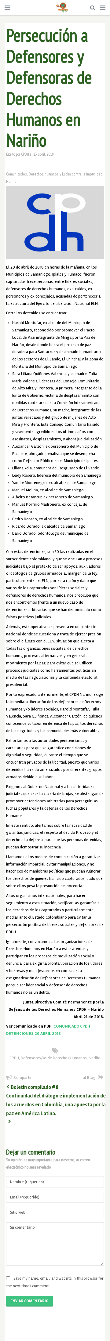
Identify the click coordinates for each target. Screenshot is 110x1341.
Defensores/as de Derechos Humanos (54, 1058)
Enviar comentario (29, 1301)
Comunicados (16, 174)
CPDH (25, 154)
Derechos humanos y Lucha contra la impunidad (65, 174)
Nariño (11, 181)
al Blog (89, 1077)
